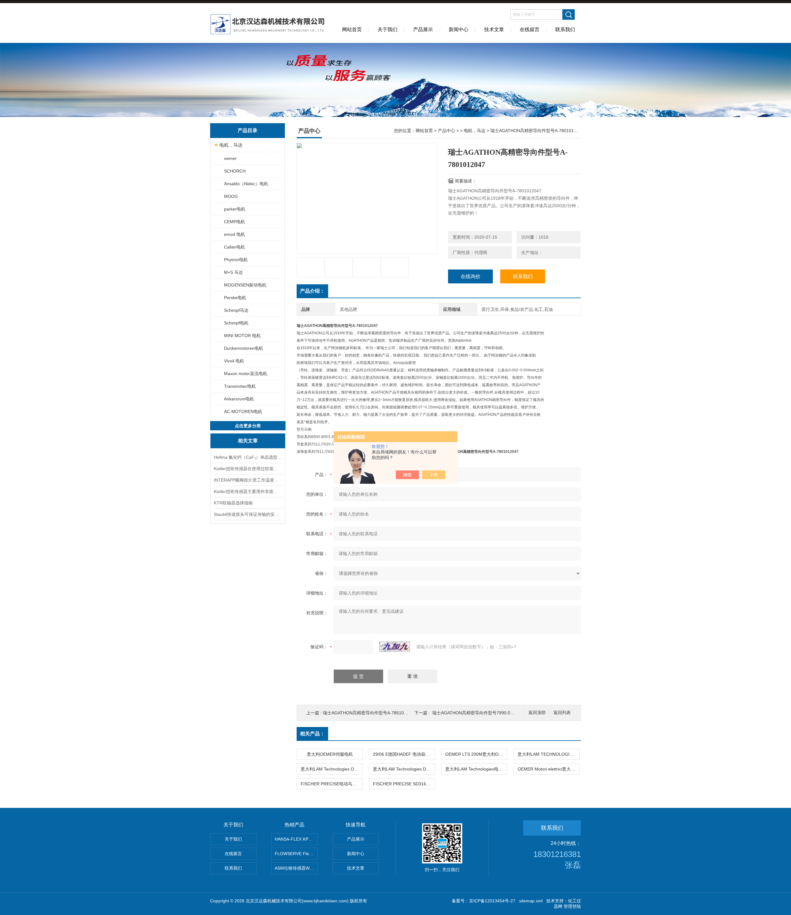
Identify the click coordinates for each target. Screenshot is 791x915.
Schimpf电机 (236, 322)
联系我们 (565, 29)
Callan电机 (234, 246)
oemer (230, 158)
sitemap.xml (531, 900)
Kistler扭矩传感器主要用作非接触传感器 (248, 491)
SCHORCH (235, 171)
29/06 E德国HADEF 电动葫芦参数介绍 (404, 754)
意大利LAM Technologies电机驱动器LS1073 (476, 769)
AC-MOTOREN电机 (243, 411)
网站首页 (352, 29)
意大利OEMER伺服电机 (330, 754)
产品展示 (423, 29)
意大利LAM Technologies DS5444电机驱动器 (404, 769)
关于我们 (387, 29)
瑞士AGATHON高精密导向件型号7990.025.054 (478, 712)
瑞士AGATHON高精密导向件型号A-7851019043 (369, 712)
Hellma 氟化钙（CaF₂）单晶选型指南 (248, 457)
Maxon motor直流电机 (245, 373)
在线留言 (529, 29)
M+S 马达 (233, 272)
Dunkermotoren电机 (243, 348)
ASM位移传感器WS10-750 (296, 868)
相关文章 (248, 440)
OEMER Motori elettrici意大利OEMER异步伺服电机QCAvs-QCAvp (548, 769)
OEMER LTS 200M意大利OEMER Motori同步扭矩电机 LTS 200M (476, 754)
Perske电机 (235, 297)
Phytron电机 (236, 259)
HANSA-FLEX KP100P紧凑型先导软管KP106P (296, 839)
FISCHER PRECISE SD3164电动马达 (404, 783)
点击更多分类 (248, 425)
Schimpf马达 (236, 310)
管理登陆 (572, 906)
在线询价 (470, 276)
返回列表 (562, 712)
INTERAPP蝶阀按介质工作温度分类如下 (248, 480)
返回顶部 (537, 712)
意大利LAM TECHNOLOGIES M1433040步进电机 (548, 754)
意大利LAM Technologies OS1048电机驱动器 (331, 769)
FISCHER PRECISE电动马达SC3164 (331, 783)
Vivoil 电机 (234, 360)
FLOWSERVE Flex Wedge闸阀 (296, 853)
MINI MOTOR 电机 (242, 335)
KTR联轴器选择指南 (233, 502)
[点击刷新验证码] (394, 646)
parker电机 (234, 209)
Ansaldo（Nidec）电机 (246, 183)
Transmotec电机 (240, 386)
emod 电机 (234, 234)
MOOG (231, 196)
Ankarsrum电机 (239, 398)
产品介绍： (312, 291)
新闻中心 (458, 29)
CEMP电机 (234, 221)
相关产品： (312, 733)
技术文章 (494, 29)
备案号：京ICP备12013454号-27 (483, 900)
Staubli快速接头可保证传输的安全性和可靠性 (248, 514)
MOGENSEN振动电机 (245, 284)
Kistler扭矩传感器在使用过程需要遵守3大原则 (248, 468)
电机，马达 (231, 145)
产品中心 (446, 130)
